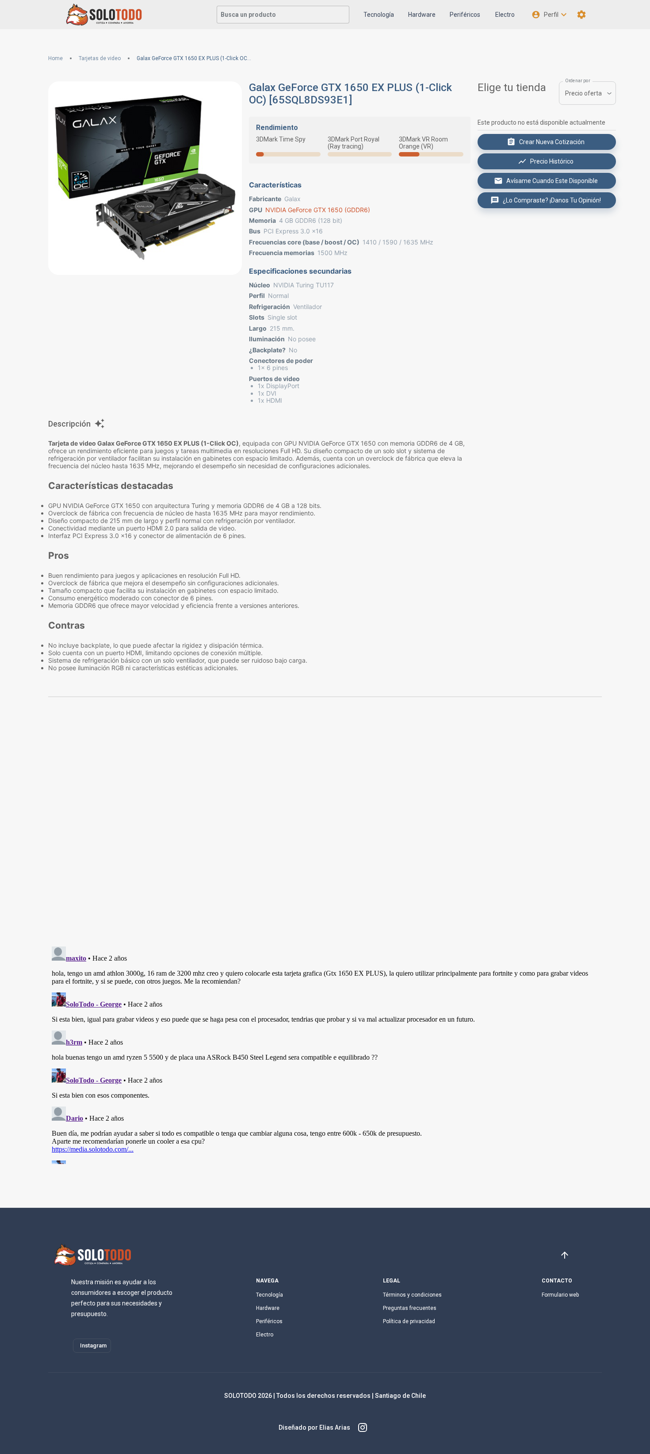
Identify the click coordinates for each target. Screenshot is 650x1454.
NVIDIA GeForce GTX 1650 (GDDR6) (317, 210)
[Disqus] (325, 825)
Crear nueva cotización (552, 141)
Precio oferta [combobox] (583, 93)
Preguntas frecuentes (409, 1308)
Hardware (422, 14)
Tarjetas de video (100, 58)
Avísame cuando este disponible (552, 180)
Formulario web (560, 1295)
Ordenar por (577, 81)
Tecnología (378, 14)
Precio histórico (552, 161)
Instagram (93, 1345)
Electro (505, 14)
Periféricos (465, 14)
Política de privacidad (409, 1321)
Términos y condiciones (412, 1295)
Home (55, 58)
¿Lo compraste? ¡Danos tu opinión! (552, 200)
